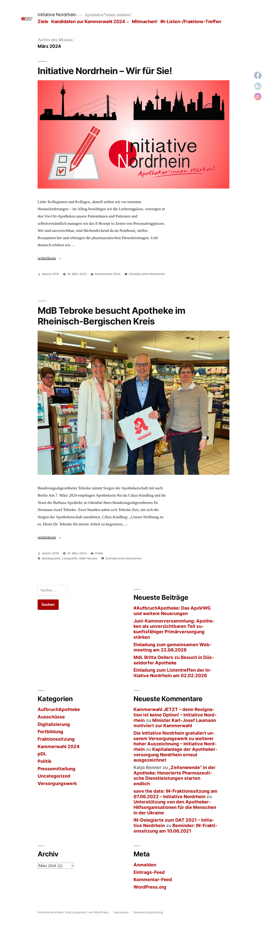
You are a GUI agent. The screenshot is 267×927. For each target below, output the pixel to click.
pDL (42, 753)
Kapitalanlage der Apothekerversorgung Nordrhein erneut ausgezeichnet (175, 754)
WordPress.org (150, 887)
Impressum (121, 912)
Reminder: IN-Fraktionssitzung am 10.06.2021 (175, 828)
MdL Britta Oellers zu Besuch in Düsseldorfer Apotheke (174, 660)
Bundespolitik (51, 558)
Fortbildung (50, 731)
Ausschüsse (51, 717)
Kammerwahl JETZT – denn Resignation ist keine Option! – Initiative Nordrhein (175, 715)
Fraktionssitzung (56, 739)
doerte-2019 (50, 274)
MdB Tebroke (88, 558)
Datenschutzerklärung (148, 912)
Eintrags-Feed (149, 872)
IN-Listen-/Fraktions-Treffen (190, 21)
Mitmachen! (144, 21)
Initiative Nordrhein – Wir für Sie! (105, 70)
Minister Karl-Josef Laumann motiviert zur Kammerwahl (175, 723)
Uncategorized (54, 776)
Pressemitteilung (56, 768)
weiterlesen (47, 258)
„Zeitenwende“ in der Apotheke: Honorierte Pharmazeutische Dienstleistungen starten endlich (174, 775)
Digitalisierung (54, 724)
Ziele (43, 21)
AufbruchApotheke (59, 709)
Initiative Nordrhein (57, 14)
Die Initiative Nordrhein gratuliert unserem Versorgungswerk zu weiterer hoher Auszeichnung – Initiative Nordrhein (175, 741)
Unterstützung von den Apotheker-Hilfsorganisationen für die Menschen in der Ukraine (175, 807)
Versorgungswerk (57, 783)
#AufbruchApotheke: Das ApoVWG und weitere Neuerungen (172, 610)
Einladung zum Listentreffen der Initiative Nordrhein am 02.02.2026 (173, 672)
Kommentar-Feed (153, 879)
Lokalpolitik (70, 558)
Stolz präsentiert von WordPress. (87, 912)
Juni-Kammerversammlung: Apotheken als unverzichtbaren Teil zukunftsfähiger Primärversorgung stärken (174, 629)
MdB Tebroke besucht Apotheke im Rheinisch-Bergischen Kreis (111, 316)
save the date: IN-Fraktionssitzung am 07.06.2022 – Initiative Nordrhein (175, 793)
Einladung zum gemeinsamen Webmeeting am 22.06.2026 (173, 647)
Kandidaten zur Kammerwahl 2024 (88, 21)
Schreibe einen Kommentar (147, 274)
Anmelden (145, 864)
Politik (99, 553)
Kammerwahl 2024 (107, 274)
